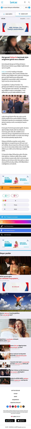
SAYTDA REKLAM (15, 390)
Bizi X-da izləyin (7, 234)
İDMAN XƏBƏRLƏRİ (15, 187)
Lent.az (4, 72)
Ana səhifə (22, 18)
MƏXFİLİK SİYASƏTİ (15, 402)
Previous (2, 8)
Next (29, 8)
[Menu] (2, 2)
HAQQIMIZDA (15, 399)
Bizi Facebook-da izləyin (9, 230)
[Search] (29, 2)
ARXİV (15, 396)
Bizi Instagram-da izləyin (9, 221)
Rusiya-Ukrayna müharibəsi (11, 7)
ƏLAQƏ (15, 393)
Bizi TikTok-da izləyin (8, 226)
